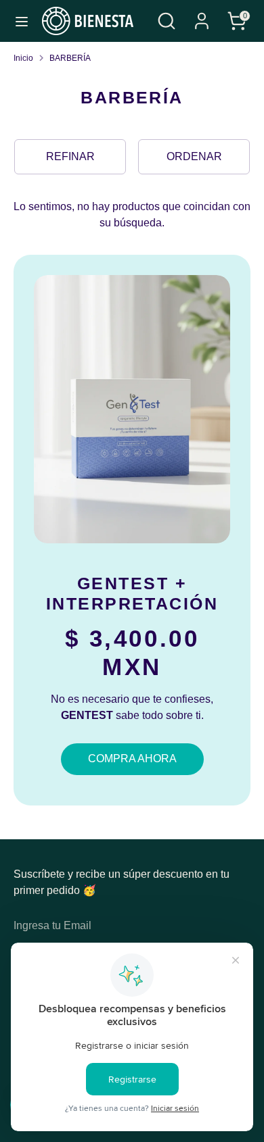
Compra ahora (132, 758)
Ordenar (194, 156)
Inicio (23, 58)
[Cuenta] (201, 15)
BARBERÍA (70, 58)
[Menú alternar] (21, 21)
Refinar (70, 156)
